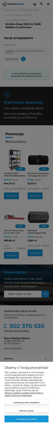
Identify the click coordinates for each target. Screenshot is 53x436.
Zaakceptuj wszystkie (27, 419)
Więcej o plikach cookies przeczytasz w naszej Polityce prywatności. (24, 394)
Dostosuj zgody (26, 411)
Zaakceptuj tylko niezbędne (27, 402)
